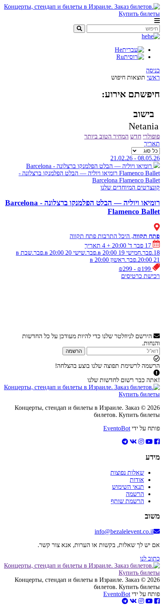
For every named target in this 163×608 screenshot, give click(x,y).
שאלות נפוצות (127, 472)
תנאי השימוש (128, 486)
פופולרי (151, 136)
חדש (135, 136)
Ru (120, 56)
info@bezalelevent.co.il (124, 531)
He (118, 49)
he (145, 36)
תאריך (152, 143)
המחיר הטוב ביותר (106, 136)
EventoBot (116, 428)
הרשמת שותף (127, 501)
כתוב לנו (150, 558)
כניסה (153, 70)
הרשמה (74, 351)
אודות (137, 479)
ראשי (153, 77)
